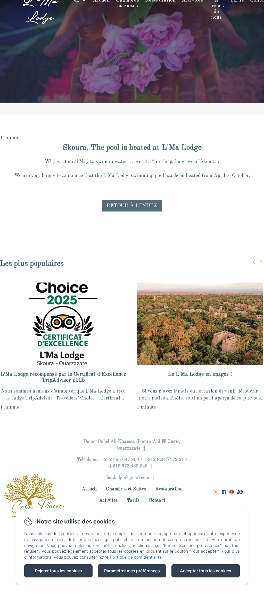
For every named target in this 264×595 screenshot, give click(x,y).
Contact (157, 500)
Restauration (169, 489)
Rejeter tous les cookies (58, 570)
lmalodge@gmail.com (127, 477)
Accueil (89, 489)
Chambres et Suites (126, 489)
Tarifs (133, 500)
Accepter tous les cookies (205, 570)
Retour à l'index (132, 205)
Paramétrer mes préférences (132, 570)
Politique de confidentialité (136, 557)
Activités (108, 500)
